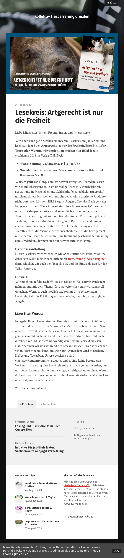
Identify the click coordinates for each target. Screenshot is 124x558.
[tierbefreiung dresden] (62, 16)
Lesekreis (94, 435)
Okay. (117, 550)
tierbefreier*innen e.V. (76, 485)
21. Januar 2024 (85, 428)
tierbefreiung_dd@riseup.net (87, 259)
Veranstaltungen (83, 438)
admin (80, 421)
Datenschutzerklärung (80, 516)
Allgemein (82, 435)
